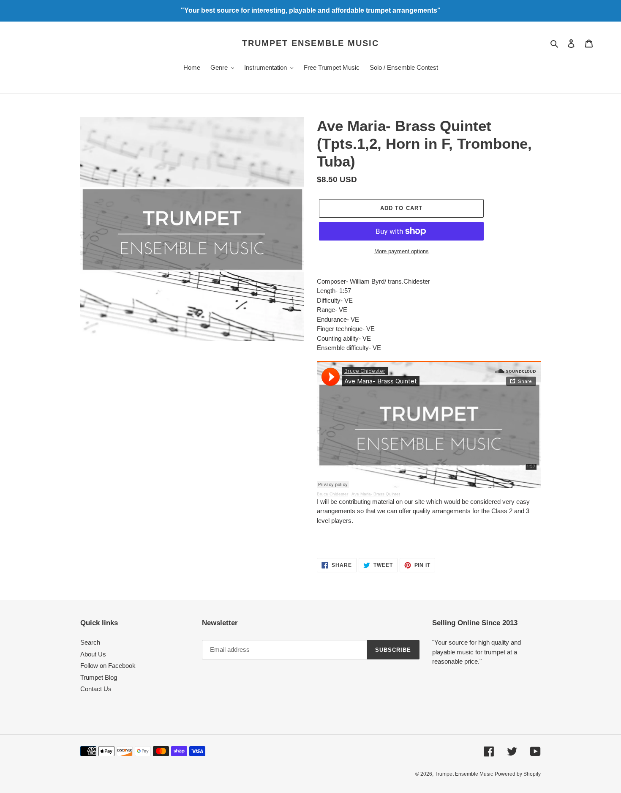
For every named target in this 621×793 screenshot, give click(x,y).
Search (90, 642)
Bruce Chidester (332, 494)
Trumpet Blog (98, 677)
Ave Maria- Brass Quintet (375, 494)
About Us (93, 654)
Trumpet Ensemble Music (310, 43)
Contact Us (96, 688)
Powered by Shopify (518, 774)
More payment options (401, 251)
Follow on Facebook (108, 665)
